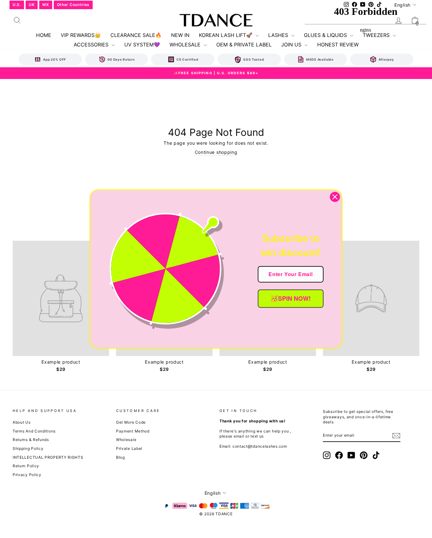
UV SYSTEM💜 (142, 44)
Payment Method (133, 431)
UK (31, 4)
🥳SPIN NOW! (290, 298)
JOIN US (292, 44)
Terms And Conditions (34, 431)
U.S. (17, 4)
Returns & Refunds (31, 439)
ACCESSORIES (92, 44)
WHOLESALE (186, 44)
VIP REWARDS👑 (81, 35)
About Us (22, 422)
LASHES (279, 35)
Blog (120, 457)
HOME (43, 35)
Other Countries (73, 4)
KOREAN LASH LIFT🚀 (226, 35)
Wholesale (126, 439)
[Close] (335, 196)
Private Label (129, 448)
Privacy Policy (27, 474)
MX (45, 4)
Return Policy (26, 465)
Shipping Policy (28, 448)
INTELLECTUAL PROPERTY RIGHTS (48, 457)
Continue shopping (216, 152)
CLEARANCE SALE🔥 (136, 35)
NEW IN (180, 35)
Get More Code (131, 422)
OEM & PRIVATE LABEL (244, 44)
